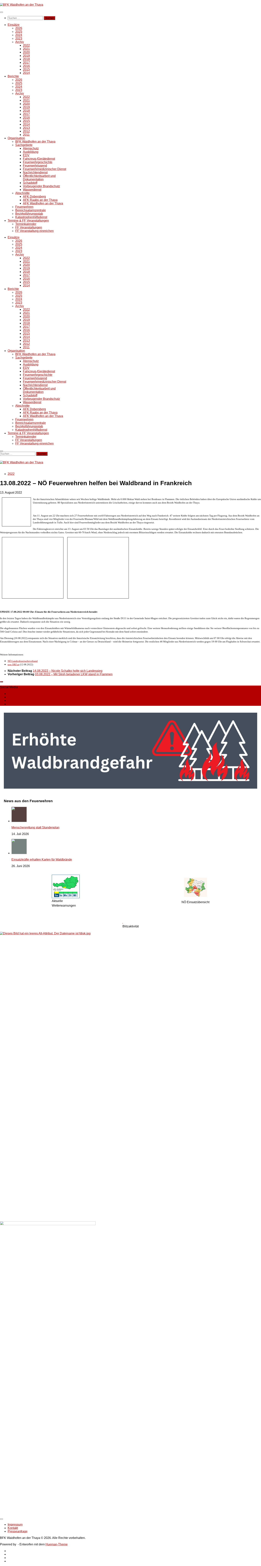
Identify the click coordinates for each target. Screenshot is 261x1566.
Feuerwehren (24, 206)
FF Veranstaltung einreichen (34, 230)
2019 (26, 55)
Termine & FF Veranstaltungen (28, 220)
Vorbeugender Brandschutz (41, 186)
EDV (26, 155)
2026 (18, 28)
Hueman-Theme (56, 1544)
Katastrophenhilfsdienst (31, 217)
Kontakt (13, 1528)
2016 (26, 66)
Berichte (13, 76)
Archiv (19, 42)
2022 (26, 45)
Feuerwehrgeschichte (37, 162)
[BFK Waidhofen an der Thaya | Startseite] (21, 4)
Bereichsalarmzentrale (30, 210)
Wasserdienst (32, 189)
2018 (26, 59)
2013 (26, 127)
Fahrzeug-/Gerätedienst (39, 158)
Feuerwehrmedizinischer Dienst (44, 169)
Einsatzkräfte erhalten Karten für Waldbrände (41, 859)
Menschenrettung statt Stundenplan (35, 827)
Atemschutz (31, 148)
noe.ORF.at (13, 664)
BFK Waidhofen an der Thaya (35, 141)
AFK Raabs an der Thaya (40, 200)
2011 (26, 134)
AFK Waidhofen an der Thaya (43, 203)
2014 (26, 72)
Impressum (15, 1524)
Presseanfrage (18, 1531)
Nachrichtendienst (35, 172)
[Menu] (1, 12)
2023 (18, 38)
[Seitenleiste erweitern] (1, 681)
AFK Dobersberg (34, 196)
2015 (26, 69)
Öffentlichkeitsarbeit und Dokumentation (39, 177)
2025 (18, 31)
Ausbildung (30, 151)
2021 (26, 48)
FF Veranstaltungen (28, 227)
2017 (26, 62)
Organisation (16, 138)
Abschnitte (22, 193)
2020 (26, 52)
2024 (18, 35)
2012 (26, 131)
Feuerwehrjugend (35, 165)
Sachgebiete (23, 145)
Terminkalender (25, 224)
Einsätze (13, 24)
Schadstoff (30, 182)
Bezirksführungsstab (29, 213)
